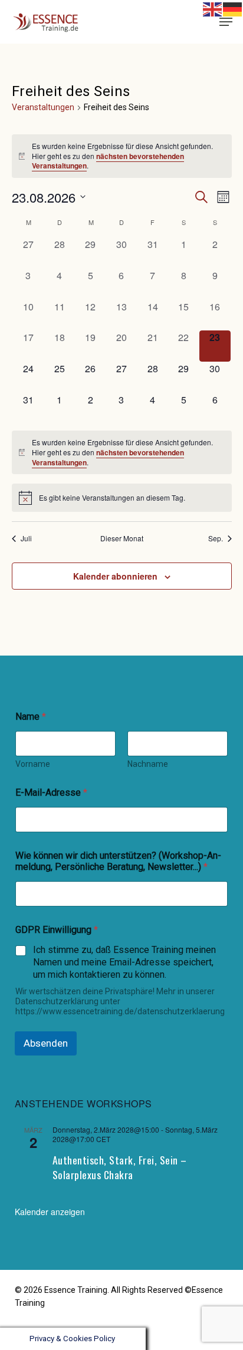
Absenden (46, 1043)
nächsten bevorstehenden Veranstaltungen (108, 161)
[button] (225, 22)
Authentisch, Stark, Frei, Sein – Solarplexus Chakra (119, 1167)
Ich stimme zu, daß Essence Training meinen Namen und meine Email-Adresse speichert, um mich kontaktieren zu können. (124, 962)
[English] (213, 8)
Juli (26, 538)
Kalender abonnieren (115, 576)
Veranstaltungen (43, 107)
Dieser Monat (121, 538)
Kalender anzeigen (50, 1211)
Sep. (215, 538)
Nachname (147, 764)
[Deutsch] (208, 21)
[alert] (122, 156)
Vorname (32, 764)
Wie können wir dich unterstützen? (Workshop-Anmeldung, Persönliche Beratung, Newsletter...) (118, 861)
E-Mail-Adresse (51, 792)
